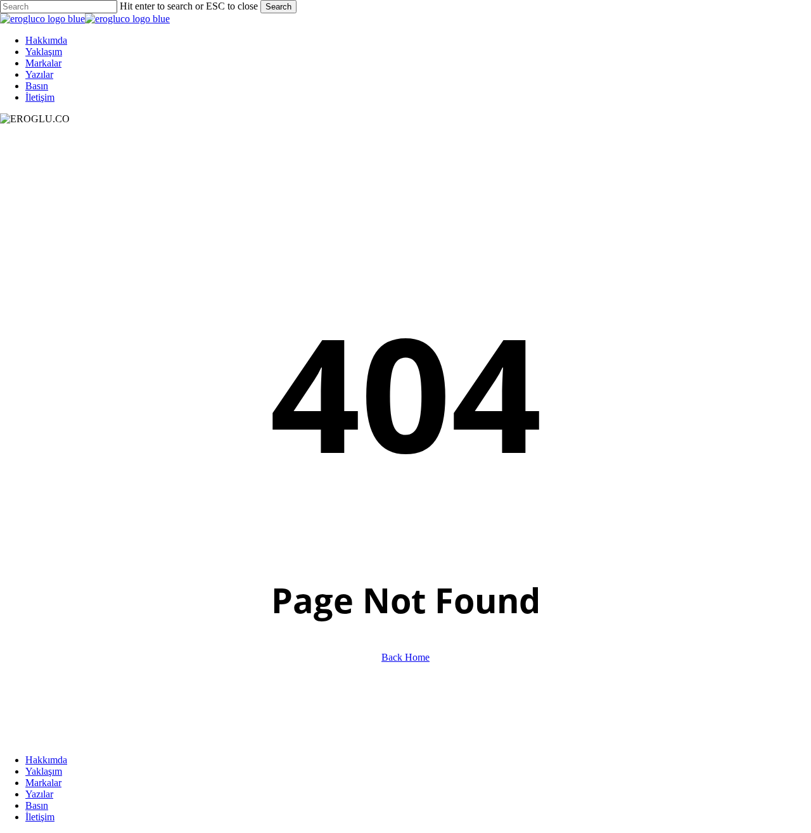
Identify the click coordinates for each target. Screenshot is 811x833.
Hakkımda (46, 759)
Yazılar (39, 794)
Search (278, 6)
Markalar (43, 782)
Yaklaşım (43, 771)
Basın (36, 805)
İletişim (39, 816)
